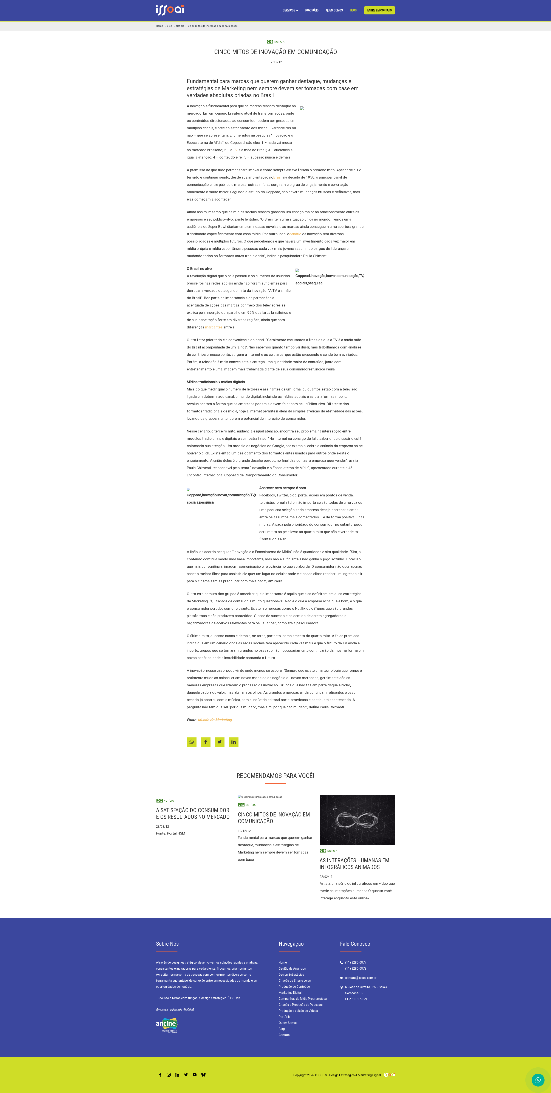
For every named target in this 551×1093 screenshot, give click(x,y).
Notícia (180, 26)
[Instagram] (169, 1075)
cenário (295, 234)
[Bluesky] (203, 1075)
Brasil (277, 177)
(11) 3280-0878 (355, 968)
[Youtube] (195, 1075)
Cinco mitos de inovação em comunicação (213, 26)
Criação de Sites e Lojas (295, 980)
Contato (284, 1035)
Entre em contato (379, 10)
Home (159, 26)
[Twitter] (186, 1075)
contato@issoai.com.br (360, 978)
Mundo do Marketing (215, 720)
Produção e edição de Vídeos (298, 1010)
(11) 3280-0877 (355, 962)
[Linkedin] (177, 1075)
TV (235, 150)
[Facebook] (160, 1075)
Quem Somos (334, 10)
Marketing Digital (290, 992)
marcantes (214, 327)
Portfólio (312, 10)
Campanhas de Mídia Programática (303, 998)
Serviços (289, 10)
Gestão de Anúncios (292, 968)
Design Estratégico (291, 974)
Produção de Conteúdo (294, 986)
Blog (353, 10)
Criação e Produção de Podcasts (301, 1004)
